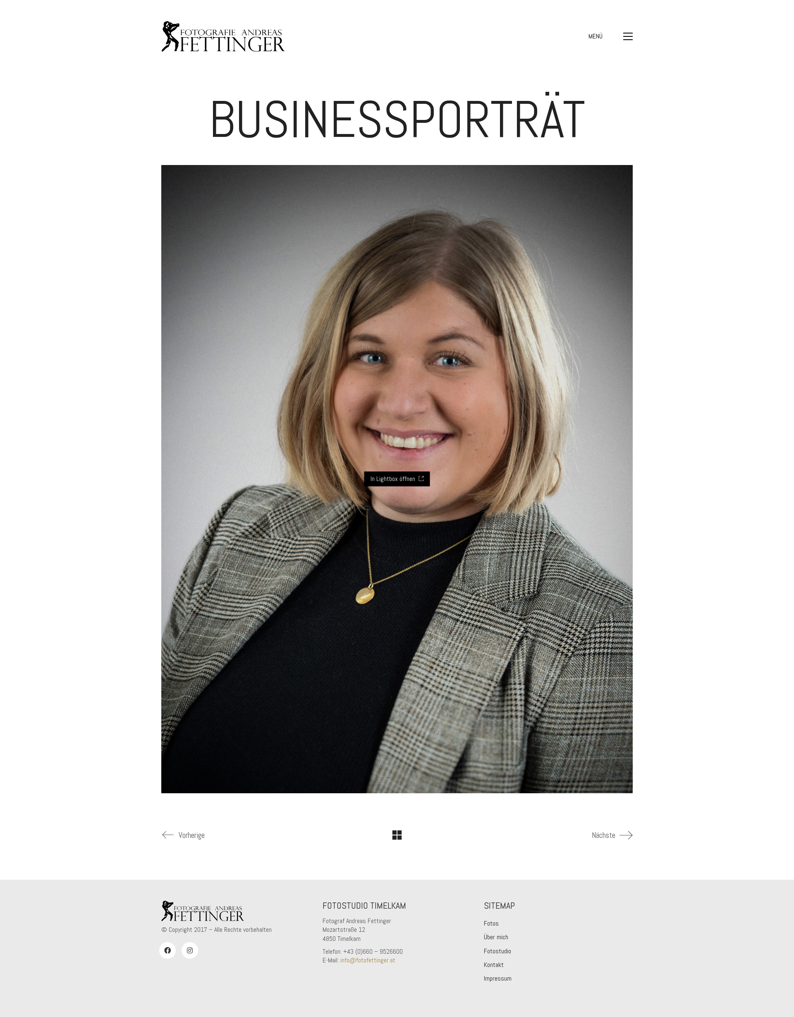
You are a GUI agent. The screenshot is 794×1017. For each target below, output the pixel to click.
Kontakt (494, 964)
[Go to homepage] (223, 36)
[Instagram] (190, 950)
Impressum (498, 978)
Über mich (496, 937)
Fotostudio (497, 951)
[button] (610, 36)
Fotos (491, 923)
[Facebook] (167, 950)
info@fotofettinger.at (367, 960)
